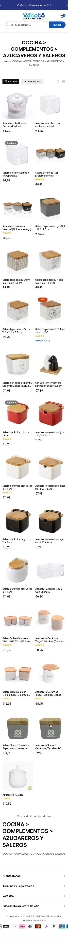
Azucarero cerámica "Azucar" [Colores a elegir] (16, 228)
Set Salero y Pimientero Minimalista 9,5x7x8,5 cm (48, 384)
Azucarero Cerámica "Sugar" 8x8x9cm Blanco (48, 693)
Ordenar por (31, 81)
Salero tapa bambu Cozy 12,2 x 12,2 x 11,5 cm (16, 331)
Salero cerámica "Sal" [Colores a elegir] (47, 174)
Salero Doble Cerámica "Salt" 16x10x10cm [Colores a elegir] (16, 640)
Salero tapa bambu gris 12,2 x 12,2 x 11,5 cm (50, 228)
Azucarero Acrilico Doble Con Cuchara (49, 590)
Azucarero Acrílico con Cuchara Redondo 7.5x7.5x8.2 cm (14, 125)
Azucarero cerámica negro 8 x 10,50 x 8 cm (50, 541)
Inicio (7, 61)
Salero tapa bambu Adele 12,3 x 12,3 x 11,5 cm (49, 281)
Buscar (57, 24)
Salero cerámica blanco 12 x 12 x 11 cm (17, 487)
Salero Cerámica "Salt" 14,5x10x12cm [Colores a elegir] (15, 693)
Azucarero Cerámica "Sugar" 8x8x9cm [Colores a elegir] (50, 640)
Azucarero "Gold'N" (13, 794)
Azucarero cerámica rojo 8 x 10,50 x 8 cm (49, 434)
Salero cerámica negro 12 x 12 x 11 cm (16, 541)
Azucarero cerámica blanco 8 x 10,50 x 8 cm (50, 487)
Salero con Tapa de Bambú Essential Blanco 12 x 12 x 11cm (17, 384)
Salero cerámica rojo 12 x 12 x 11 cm (17, 434)
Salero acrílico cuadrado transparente (15, 174)
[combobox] (34, 24)
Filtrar (12, 81)
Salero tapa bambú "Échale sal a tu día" (50, 331)
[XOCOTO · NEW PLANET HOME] (34, 16)
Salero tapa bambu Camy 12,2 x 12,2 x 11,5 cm (16, 281)
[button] (39, 179)
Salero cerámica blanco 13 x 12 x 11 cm (17, 590)
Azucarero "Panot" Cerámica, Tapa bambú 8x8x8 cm (48, 747)
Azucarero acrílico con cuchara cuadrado (47, 125)
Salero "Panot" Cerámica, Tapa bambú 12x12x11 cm (16, 747)
